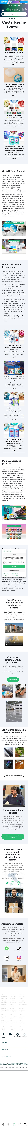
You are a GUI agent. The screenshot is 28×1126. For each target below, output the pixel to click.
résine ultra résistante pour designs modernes (23, 1002)
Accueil (8, 18)
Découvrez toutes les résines (14, 775)
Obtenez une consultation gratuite (13, 836)
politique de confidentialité (5, 1067)
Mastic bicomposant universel (22, 1028)
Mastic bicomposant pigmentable (22, 1022)
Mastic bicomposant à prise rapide (13, 1016)
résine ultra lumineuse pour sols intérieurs (4, 996)
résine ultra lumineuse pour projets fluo (13, 996)
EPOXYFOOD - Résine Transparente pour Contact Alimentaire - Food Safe (14, 410)
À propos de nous (6, 1056)
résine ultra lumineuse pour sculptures (22, 996)
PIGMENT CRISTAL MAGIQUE (14, 53)
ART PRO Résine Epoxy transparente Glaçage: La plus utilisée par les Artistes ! (14, 441)
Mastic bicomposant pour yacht (14, 1022)
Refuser (14, 554)
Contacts (4, 1042)
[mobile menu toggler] (3, 9)
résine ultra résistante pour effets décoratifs (13, 1010)
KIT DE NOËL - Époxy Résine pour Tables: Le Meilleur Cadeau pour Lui (14, 378)
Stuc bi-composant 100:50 (3, 1016)
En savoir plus (13, 679)
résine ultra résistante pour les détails (5, 1010)
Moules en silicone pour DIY (11, 462)
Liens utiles (5, 1049)
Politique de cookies (15, 1067)
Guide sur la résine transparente (11, 265)
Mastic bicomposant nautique (22, 1016)
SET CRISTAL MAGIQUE (14, 115)
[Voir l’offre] (14, 2)
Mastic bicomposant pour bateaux (5, 1022)
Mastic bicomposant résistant (4, 1028)
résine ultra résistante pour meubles (22, 1010)
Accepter (14, 566)
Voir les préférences (14, 570)
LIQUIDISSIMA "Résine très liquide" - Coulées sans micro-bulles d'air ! (14, 347)
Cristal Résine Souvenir (14, 24)
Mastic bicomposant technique (13, 1028)
